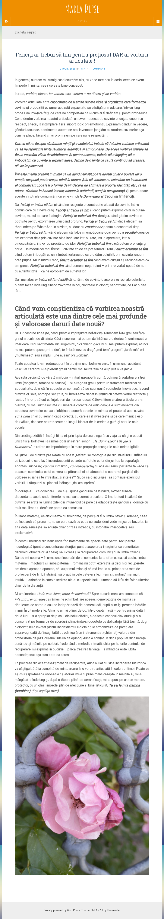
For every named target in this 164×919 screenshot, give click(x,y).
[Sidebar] (6, 21)
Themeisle (113, 910)
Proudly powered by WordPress (62, 910)
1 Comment (97, 68)
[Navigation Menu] (158, 21)
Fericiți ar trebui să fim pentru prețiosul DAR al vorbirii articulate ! (82, 57)
